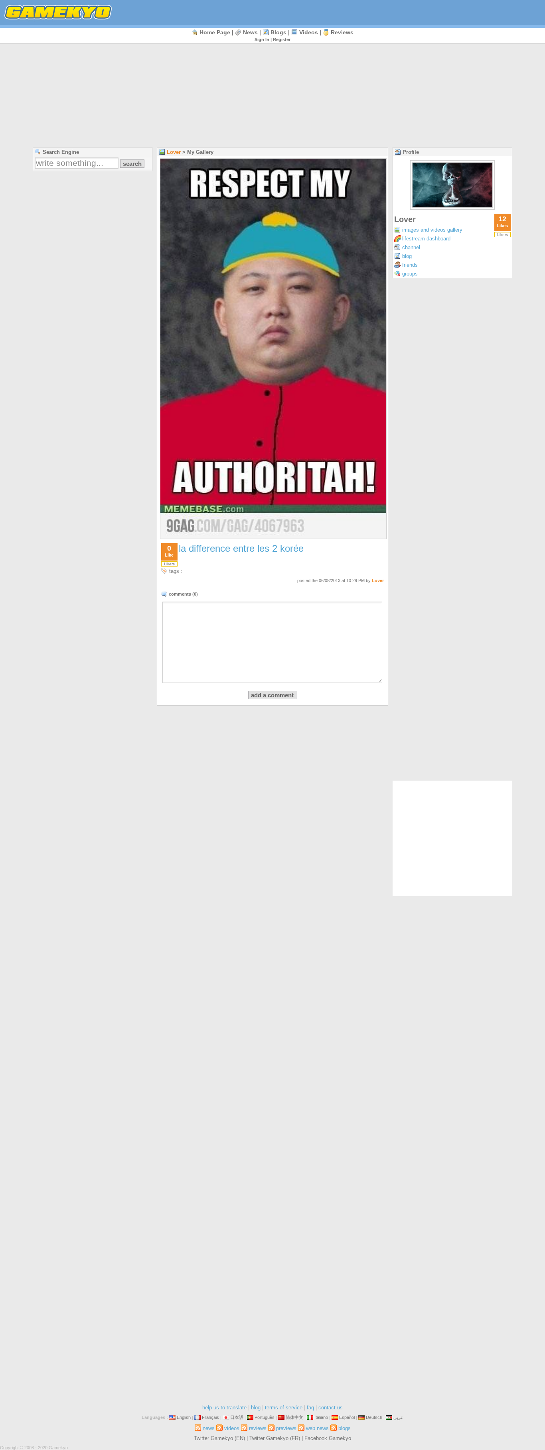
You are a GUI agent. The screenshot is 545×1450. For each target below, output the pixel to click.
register (281, 39)
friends (410, 265)
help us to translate (224, 1408)
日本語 (236, 1417)
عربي (398, 1417)
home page (214, 32)
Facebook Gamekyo (327, 1438)
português (264, 1417)
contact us (330, 1408)
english (184, 1417)
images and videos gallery (432, 230)
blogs (278, 32)
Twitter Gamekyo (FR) (274, 1438)
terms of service (283, 1408)
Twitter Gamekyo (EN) (219, 1438)
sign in (262, 39)
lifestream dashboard (426, 239)
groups (410, 274)
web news (317, 1428)
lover (174, 152)
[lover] (452, 208)
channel (411, 247)
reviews (342, 32)
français (210, 1417)
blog (407, 256)
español (347, 1417)
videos (308, 32)
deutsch (374, 1417)
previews (286, 1428)
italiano (321, 1417)
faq (310, 1408)
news (250, 32)
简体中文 (294, 1417)
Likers (169, 564)
